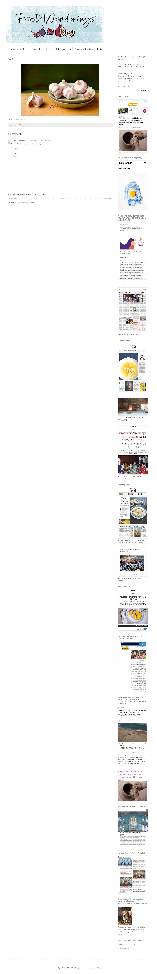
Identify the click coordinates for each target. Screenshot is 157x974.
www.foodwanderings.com (127, 76)
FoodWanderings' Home (18, 49)
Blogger (100, 968)
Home (60, 198)
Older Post (108, 198)
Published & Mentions (84, 49)
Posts (123, 944)
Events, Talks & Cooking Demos (58, 49)
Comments (125, 949)
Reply (16, 157)
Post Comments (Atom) (25, 203)
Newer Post (12, 198)
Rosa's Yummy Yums (21, 140)
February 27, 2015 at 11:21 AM (41, 140)
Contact (100, 49)
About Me (36, 49)
